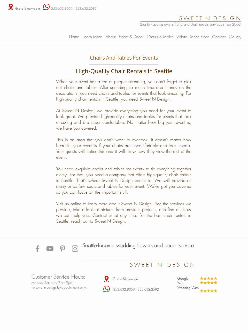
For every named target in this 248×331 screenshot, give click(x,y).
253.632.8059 (61, 8)
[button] (92, 36)
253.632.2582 (86, 8)
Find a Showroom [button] (27, 8)
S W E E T (144, 264)
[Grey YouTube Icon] (50, 248)
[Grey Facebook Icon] (37, 248)
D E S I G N (179, 264)
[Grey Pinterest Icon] (62, 248)
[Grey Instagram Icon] (75, 248)
